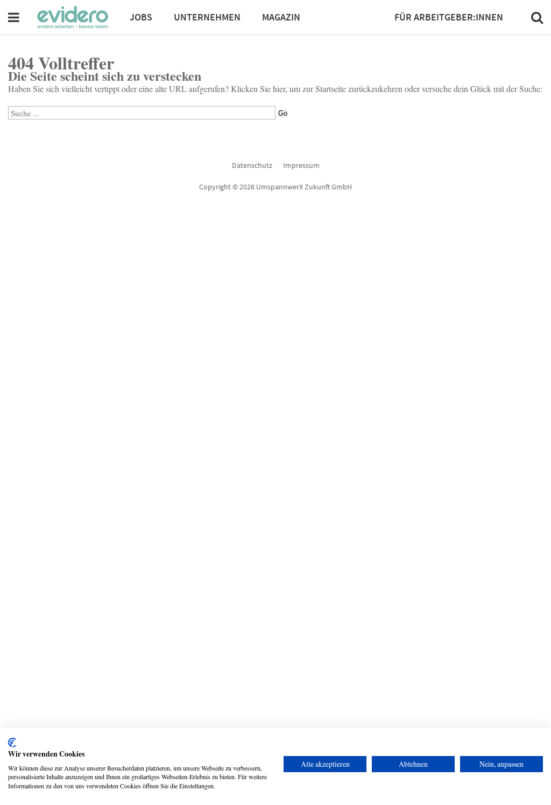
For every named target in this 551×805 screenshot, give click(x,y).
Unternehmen (207, 17)
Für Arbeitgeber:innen (448, 17)
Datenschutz (252, 165)
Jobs (141, 17)
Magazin (281, 17)
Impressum (301, 165)
